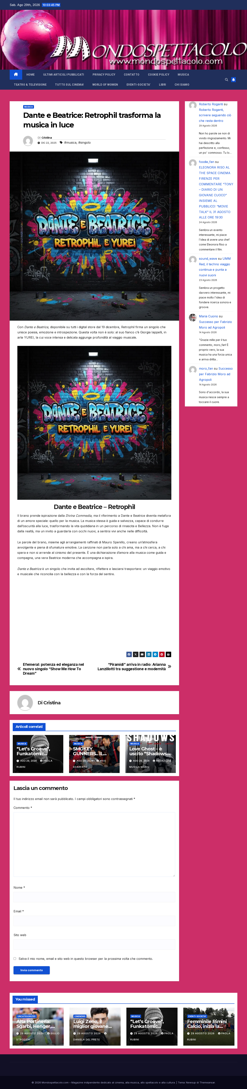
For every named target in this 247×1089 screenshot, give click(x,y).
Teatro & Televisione (30, 84)
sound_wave (208, 258)
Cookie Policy (158, 74)
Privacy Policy (104, 74)
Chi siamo (182, 84)
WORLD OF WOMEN (105, 84)
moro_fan (206, 369)
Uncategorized (27, 1016)
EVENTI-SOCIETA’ (139, 84)
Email (19, 911)
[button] (226, 80)
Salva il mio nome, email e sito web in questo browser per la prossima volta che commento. (86, 959)
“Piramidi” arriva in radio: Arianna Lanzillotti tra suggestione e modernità (132, 666)
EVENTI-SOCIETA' (197, 1016)
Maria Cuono (208, 316)
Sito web (20, 935)
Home (30, 74)
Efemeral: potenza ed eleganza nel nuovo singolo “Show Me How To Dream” (53, 669)
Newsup (191, 1082)
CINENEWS (79, 1016)
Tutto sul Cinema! (69, 84)
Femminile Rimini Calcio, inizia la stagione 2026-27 (207, 1026)
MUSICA (183, 74)
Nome (19, 887)
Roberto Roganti (211, 104)
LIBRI (162, 84)
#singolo (84, 142)
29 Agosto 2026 (32, 1033)
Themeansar (207, 1082)
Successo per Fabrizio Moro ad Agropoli (216, 374)
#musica (70, 142)
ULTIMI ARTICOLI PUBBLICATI (63, 74)
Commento (23, 808)
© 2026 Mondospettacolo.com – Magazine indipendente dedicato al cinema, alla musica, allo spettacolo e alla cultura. (103, 1082)
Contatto (132, 74)
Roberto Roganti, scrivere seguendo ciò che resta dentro (215, 115)
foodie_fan (206, 162)
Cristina (46, 137)
